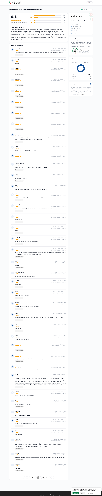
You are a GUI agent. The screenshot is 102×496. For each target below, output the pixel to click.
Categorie (50, 494)
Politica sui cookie (90, 493)
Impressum (31, 2)
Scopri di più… (81, 94)
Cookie (59, 494)
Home (25, 2)
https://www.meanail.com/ (78, 33)
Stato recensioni (42, 494)
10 (43, 477)
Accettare (76, 493)
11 (46, 477)
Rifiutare (82, 493)
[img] (25, 27)
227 (52, 477)
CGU (55, 494)
